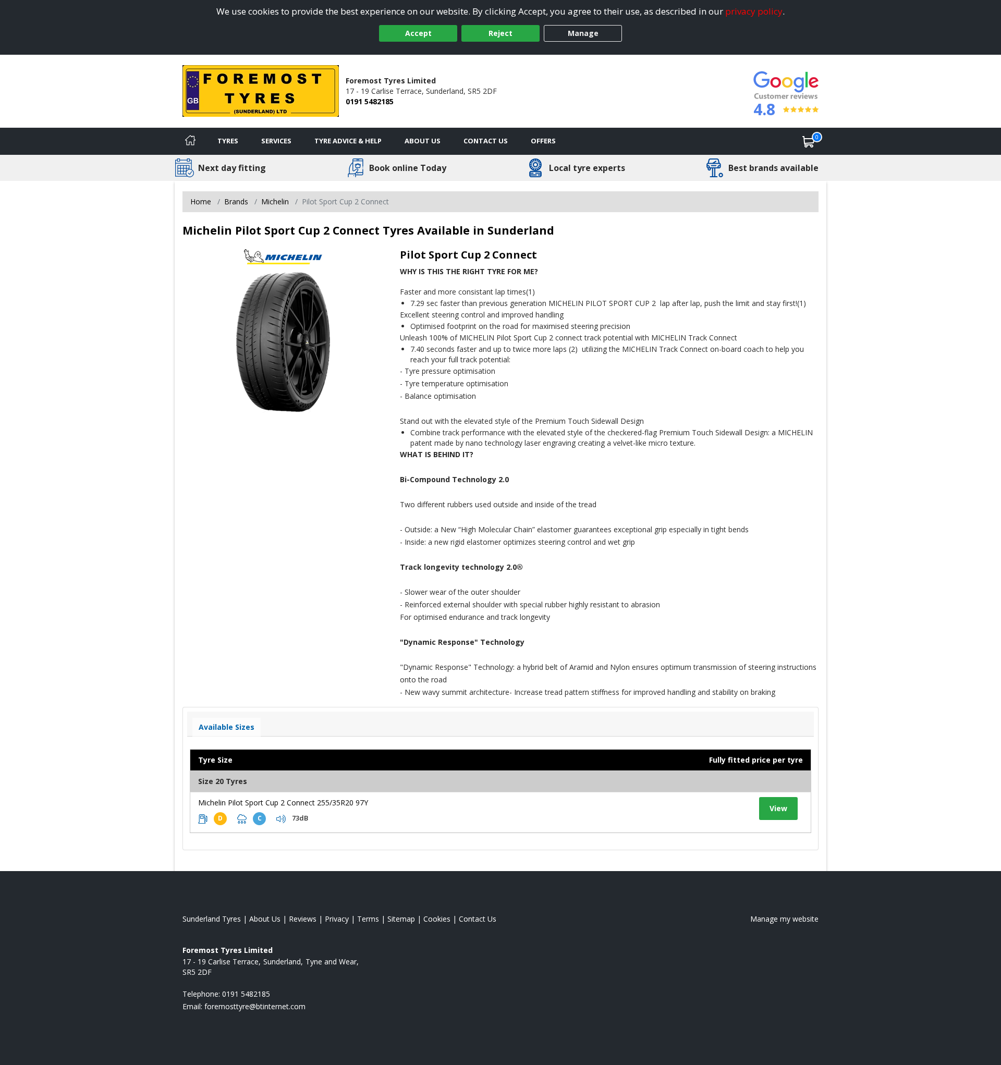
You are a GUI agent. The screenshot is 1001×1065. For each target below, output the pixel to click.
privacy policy (754, 11)
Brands (236, 201)
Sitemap (401, 919)
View (778, 808)
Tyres (227, 140)
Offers (543, 140)
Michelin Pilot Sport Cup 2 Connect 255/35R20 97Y (283, 802)
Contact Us (485, 140)
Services (276, 140)
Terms (368, 919)
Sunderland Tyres (211, 919)
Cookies (436, 919)
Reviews (302, 919)
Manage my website (784, 919)
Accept (418, 33)
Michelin (275, 201)
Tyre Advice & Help (348, 140)
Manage (583, 33)
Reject (500, 33)
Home (200, 201)
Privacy (337, 919)
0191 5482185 (370, 101)
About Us (423, 140)
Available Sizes (226, 727)
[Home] (190, 141)
